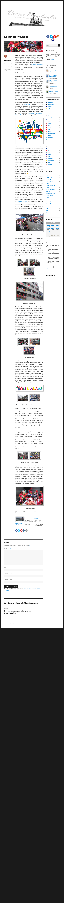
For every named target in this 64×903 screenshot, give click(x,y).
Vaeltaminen (48, 210)
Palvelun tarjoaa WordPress (17, 624)
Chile (49, 110)
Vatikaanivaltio (51, 160)
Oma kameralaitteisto (50, 193)
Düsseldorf (18, 115)
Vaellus (47, 208)
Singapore (50, 150)
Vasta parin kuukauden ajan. (53, 257)
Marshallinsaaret (51, 133)
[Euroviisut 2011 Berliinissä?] (39, 521)
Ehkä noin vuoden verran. (53, 256)
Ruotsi (49, 145)
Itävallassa (27, 104)
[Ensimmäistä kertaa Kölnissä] (19, 519)
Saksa (10, 69)
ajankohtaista (7, 66)
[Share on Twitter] (19, 530)
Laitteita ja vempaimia (50, 189)
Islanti (49, 119)
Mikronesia (50, 137)
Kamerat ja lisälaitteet (50, 185)
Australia (49, 106)
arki (11, 66)
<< (46, 222)
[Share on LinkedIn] (24, 530)
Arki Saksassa (7, 63)
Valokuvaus (48, 212)
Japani (49, 125)
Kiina (49, 129)
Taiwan (49, 154)
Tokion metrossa (22, 201)
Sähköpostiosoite (9, 573)
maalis (57, 226)
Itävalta (49, 123)
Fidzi (49, 115)
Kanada (49, 127)
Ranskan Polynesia (51, 143)
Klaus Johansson (7, 58)
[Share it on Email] (26, 530)
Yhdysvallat (50, 164)
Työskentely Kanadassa (50, 201)
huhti (48, 229)
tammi (48, 226)
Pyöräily (47, 197)
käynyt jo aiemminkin (37, 64)
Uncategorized (49, 206)
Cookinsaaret (50, 112)
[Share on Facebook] (16, 530)
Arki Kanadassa (49, 174)
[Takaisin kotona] (29, 521)
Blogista (47, 183)
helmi (52, 226)
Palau (49, 139)
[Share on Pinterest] (21, 530)
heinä (48, 232)
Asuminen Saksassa (50, 181)
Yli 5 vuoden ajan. (51, 252)
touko (52, 229)
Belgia (49, 108)
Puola (49, 141)
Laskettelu (48, 191)
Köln (5, 68)
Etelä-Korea (50, 114)
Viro (49, 162)
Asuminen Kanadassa (50, 179)
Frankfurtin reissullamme (35, 113)
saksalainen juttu (7, 70)
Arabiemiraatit (51, 104)
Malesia (49, 131)
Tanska (49, 156)
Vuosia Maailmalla (7, 624)
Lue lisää (52, 59)
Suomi (49, 152)
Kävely (47, 187)
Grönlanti (50, 117)
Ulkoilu (47, 205)
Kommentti (7, 548)
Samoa (49, 148)
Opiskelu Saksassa (49, 195)
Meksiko (49, 135)
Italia (49, 121)
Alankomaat (50, 102)
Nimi (5, 567)
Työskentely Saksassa (50, 203)
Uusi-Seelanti (50, 158)
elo (53, 232)
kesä (57, 229)
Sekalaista (48, 199)
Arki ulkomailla (49, 177)
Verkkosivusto (8, 579)
